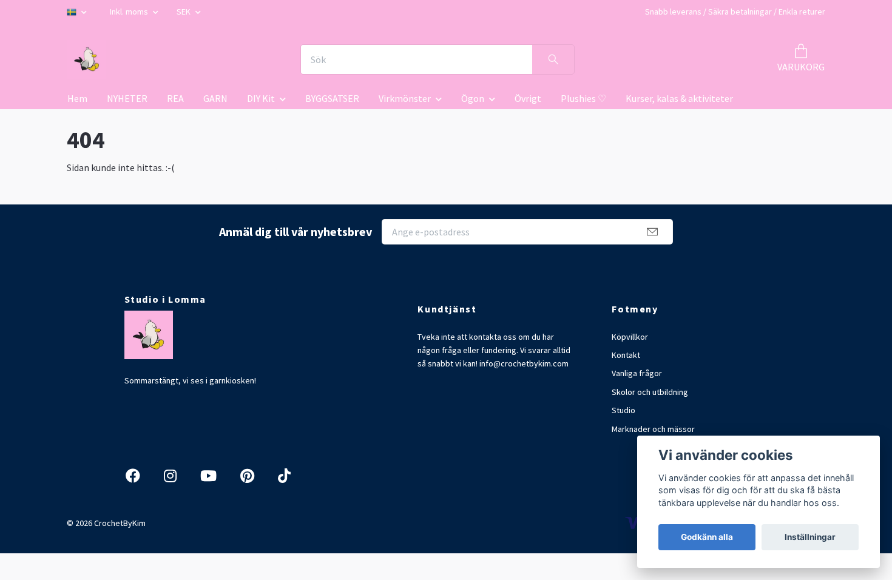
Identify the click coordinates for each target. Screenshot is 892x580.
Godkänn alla (707, 537)
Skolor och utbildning (650, 391)
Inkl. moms (130, 11)
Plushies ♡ (583, 98)
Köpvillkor (630, 336)
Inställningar (810, 537)
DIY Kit (261, 98)
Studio (623, 410)
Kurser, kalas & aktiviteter (679, 98)
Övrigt (528, 98)
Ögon (472, 98)
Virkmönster (405, 98)
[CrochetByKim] (86, 59)
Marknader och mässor (653, 428)
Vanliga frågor (637, 373)
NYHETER (127, 98)
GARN (215, 98)
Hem (77, 98)
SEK (184, 11)
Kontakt (626, 354)
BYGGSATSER (332, 98)
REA (175, 98)
